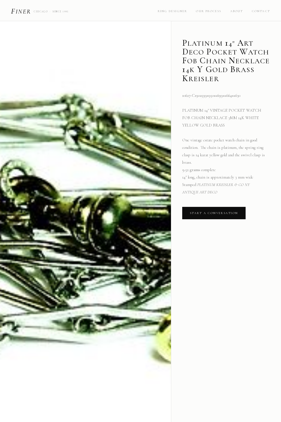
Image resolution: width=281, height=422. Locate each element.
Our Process (208, 11)
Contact (261, 11)
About (236, 11)
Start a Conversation (214, 213)
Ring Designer (172, 11)
